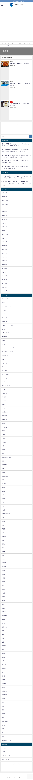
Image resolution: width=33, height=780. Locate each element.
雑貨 (3, 717)
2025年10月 (5, 204)
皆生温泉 (4, 645)
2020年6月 (4, 260)
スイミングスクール (7, 363)
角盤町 (3, 698)
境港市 (3, 487)
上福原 (3, 438)
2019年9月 (4, 272)
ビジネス (4, 389)
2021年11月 (5, 230)
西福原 (3, 687)
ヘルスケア (28, 43)
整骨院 (3, 544)
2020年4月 (4, 268)
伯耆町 (3, 449)
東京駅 (3, 589)
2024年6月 (4, 208)
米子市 (3, 653)
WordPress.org (5, 759)
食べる (23, 43)
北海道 (3, 472)
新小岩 (3, 551)
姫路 (3, 502)
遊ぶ (5, 43)
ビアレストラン (6, 385)
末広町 (3, 581)
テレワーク (4, 370)
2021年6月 (4, 241)
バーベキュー (5, 378)
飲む (3, 732)
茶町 (3, 672)
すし (3, 366)
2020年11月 (5, 257)
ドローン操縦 (5, 374)
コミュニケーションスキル (8, 347)
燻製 (3, 634)
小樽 (3, 517)
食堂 (3, 728)
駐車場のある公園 (6, 740)
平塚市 (3, 529)
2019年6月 (4, 283)
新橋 (3, 555)
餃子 (3, 736)
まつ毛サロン (5, 412)
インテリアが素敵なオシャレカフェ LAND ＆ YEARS (15, 176)
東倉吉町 (4, 593)
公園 (3, 461)
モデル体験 (4, 415)
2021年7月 (4, 238)
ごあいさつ (4, 344)
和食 (3, 479)
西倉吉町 (4, 683)
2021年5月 (4, 245)
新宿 (3, 547)
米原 (3, 649)
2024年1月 (4, 219)
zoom (3, 302)
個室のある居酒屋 (6, 457)
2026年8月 (4, 192)
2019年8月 (4, 275)
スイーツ (4, 359)
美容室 (3, 657)
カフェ (3, 329)
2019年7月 (4, 279)
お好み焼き (4, 321)
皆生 (3, 642)
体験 (3, 453)
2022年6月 (4, 226)
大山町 (3, 495)
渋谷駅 (3, 623)
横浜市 (3, 600)
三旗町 (3, 434)
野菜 (3, 709)
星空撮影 (4, 566)
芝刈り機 (4, 664)
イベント (4, 310)
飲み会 (9, 43)
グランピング (5, 332)
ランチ (3, 423)
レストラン (4, 427)
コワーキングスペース (7, 351)
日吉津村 (4, 562)
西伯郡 (3, 679)
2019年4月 (4, 291)
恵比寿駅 (4, 536)
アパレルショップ (6, 306)
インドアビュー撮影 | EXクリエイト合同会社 (12, 177)
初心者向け (4, 464)
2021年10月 (5, 234)
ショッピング (18, 43)
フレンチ (4, 400)
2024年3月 (4, 211)
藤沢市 (3, 676)
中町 (3, 446)
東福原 (3, 596)
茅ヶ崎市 (4, 668)
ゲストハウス (5, 340)
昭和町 (3, 570)
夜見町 (3, 491)
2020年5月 (4, 264)
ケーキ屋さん (5, 336)
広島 (3, 532)
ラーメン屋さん (6, 419)
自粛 (3, 660)
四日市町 (4, 483)
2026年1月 (4, 196)
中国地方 (4, 442)
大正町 (3, 498)
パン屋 (3, 381)
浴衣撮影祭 (4, 615)
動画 (3, 468)
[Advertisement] (16, 24)
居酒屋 (3, 521)
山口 (3, 525)
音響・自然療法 (6, 721)
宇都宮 (3, 510)
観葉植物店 (4, 691)
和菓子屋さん (5, 476)
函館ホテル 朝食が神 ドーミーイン (20, 63)
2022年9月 (4, 223)
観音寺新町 (4, 694)
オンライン (4, 317)
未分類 (3, 578)
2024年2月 (4, 215)
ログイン (4, 748)
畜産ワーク (4, 638)
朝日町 (3, 574)
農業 (3, 702)
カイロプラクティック (7, 325)
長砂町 (3, 713)
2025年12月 (5, 200)
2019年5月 (4, 287)
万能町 (3, 430)
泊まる (13, 43)
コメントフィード (6, 755)
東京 (3, 585)
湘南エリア (4, 627)
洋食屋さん (4, 611)
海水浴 (3, 619)
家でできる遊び (6, 513)
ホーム (2, 43)
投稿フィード (5, 751)
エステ (3, 313)
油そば (3, 604)
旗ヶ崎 (3, 559)
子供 (3, 506)
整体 (3, 540)
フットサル (4, 393)
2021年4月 (4, 249)
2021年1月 (4, 253)
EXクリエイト (5, 298)
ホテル (3, 408)
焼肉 (3, 630)
